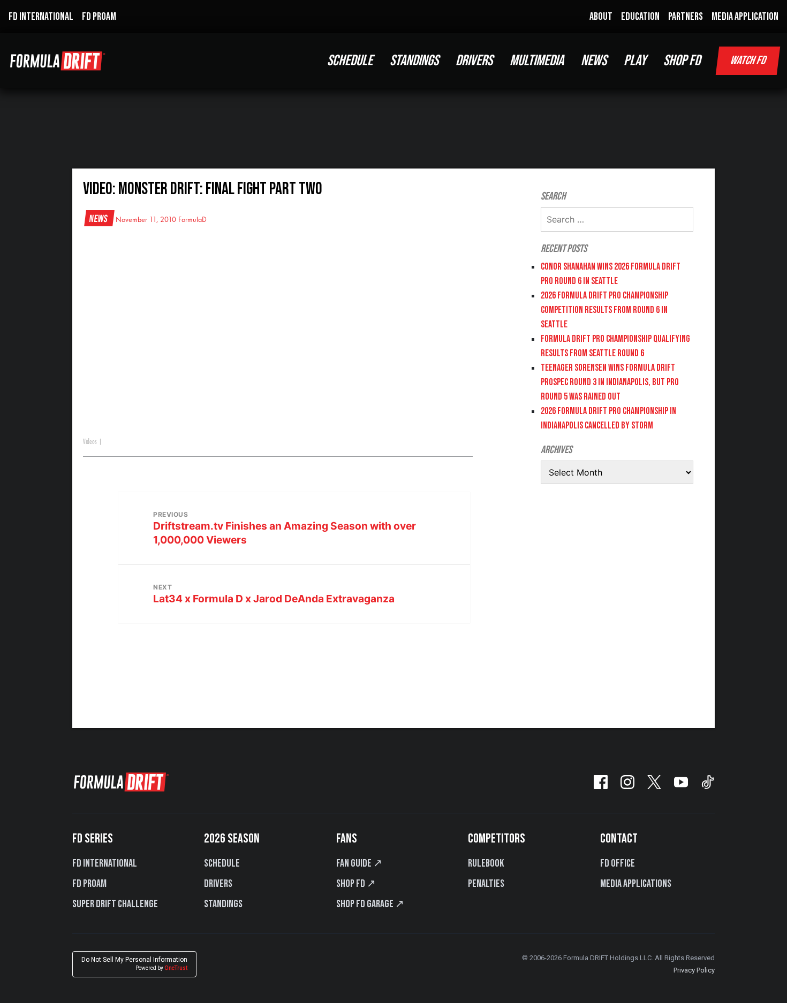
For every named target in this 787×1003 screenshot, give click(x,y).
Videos (90, 442)
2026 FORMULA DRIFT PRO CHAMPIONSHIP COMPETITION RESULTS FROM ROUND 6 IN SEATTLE (604, 310)
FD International (104, 863)
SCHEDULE (350, 61)
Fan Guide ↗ (359, 863)
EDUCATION (640, 16)
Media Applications (635, 883)
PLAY (635, 61)
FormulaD (192, 220)
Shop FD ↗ (356, 883)
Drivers (218, 883)
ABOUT (600, 16)
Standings (223, 904)
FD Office (617, 863)
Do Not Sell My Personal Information (134, 963)
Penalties (486, 883)
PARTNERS (685, 16)
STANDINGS (414, 61)
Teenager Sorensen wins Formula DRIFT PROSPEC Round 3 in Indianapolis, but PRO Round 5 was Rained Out (610, 382)
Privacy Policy (694, 970)
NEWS (594, 61)
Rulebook (486, 863)
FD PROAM (99, 16)
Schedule (222, 863)
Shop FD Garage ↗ (370, 904)
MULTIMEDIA (537, 61)
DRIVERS (474, 61)
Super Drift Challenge (115, 904)
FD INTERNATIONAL (41, 16)
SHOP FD (681, 61)
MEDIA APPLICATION (745, 16)
